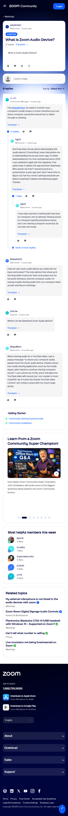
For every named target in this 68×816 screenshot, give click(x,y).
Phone (9, 637)
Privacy (13, 799)
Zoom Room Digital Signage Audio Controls (32, 611)
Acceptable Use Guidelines (44, 799)
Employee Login (47, 802)
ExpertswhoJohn (25, 556)
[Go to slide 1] (18, 517)
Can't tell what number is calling (25, 633)
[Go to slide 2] (22, 517)
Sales (8, 760)
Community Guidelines (20, 423)
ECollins (21, 547)
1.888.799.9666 (12, 688)
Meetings (9, 16)
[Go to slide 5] (37, 517)
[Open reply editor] (34, 79)
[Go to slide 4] (33, 517)
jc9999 (20, 565)
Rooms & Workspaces (17, 615)
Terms (5, 799)
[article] (34, 115)
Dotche (14, 311)
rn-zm (13, 98)
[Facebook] (39, 790)
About (8, 736)
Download (11, 748)
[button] (5, 6)
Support (9, 772)
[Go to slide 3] (28, 517)
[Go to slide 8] (49, 517)
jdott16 (20, 538)
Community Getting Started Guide (26, 418)
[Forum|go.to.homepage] (23, 6)
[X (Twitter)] (19, 790)
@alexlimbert (18, 107)
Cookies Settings (30, 802)
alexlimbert (15, 25)
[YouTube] (25, 790)
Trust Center (24, 799)
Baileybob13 (16, 259)
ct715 (19, 574)
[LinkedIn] (12, 790)
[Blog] (5, 790)
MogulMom (16, 346)
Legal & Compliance (12, 802)
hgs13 (18, 139)
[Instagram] (32, 790)
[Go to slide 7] (45, 517)
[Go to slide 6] (41, 517)
